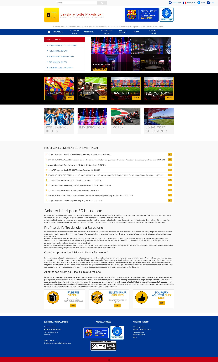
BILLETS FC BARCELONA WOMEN (61, 68)
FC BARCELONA (58, 32)
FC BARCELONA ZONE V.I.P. (58, 51)
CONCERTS (136, 32)
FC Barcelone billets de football (63, 45)
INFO (73, 305)
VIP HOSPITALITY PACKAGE (106, 32)
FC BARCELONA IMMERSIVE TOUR (61, 57)
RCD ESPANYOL (89, 32)
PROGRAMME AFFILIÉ (153, 32)
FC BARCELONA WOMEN (75, 32)
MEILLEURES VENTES (53, 40)
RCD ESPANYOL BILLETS (58, 62)
